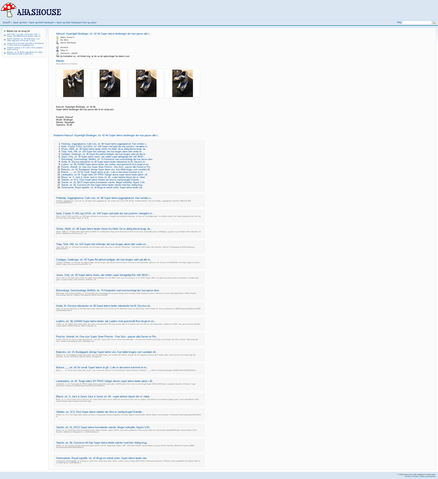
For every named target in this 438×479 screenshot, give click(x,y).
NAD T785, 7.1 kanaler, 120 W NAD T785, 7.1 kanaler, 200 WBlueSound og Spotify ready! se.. (24, 35)
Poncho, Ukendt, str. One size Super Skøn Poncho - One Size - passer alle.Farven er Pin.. (106, 167)
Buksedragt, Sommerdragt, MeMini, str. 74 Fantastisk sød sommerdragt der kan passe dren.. (107, 159)
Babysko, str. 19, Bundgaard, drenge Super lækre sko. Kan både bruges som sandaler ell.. (106, 169)
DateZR (6, 22)
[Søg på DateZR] (434, 22)
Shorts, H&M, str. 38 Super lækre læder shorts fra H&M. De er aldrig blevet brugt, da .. (104, 149)
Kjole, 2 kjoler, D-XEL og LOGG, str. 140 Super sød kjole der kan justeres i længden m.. (105, 146)
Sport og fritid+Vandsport (41, 22)
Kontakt (408, 476)
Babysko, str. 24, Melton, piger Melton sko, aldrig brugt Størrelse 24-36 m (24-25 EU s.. (24, 53)
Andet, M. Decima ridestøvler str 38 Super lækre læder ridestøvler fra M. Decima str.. (103, 162)
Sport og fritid (19, 22)
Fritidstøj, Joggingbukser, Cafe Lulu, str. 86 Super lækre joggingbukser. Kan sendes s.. (104, 144)
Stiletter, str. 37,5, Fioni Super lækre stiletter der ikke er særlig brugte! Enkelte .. (101, 179)
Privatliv (415, 476)
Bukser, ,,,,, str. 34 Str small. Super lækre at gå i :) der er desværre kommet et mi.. (102, 172)
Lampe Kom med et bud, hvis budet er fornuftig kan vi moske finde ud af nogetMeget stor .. (25, 44)
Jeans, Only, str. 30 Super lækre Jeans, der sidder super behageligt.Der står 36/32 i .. (103, 156)
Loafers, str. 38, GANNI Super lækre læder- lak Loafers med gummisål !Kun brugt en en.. (105, 164)
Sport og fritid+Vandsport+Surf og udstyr (76, 22)
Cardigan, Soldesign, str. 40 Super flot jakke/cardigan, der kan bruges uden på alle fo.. (104, 154)
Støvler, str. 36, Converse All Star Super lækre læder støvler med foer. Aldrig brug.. (102, 185)
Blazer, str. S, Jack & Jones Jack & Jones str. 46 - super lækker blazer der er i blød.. (103, 177)
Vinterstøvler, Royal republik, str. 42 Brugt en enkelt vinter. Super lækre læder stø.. (102, 187)
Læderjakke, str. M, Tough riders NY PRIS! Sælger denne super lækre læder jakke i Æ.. (105, 174)
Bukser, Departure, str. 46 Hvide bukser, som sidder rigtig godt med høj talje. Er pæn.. (23, 39)
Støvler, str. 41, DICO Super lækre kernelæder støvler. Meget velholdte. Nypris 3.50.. (103, 182)
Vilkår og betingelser (428, 476)
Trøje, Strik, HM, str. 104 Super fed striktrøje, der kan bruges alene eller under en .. (102, 151)
